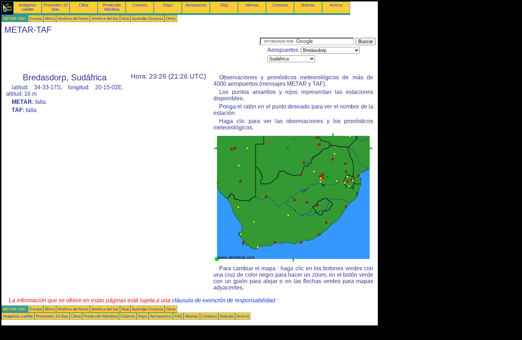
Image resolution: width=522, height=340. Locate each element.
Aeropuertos (196, 5)
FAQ (224, 5)
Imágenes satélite (27, 7)
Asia (125, 18)
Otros (171, 18)
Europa (35, 18)
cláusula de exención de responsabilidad (223, 300)
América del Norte (73, 18)
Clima (83, 5)
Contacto (280, 5)
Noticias (308, 5)
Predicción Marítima (112, 7)
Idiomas (252, 5)
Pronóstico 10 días (55, 7)
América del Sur (105, 18)
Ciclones (139, 5)
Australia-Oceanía (147, 18)
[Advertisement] (130, 54)
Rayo (168, 5)
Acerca (336, 5)
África (50, 18)
